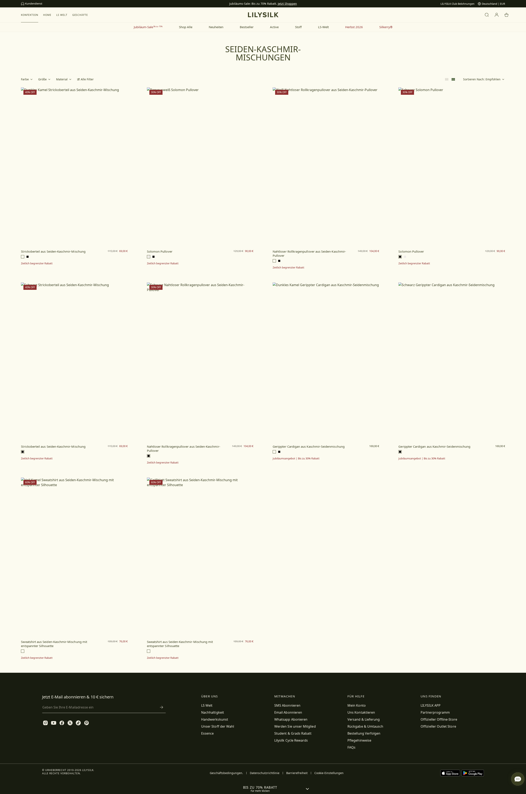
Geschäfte (80, 15)
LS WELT (61, 15)
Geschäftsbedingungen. (226, 773)
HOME (47, 15)
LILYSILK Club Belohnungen (457, 4)
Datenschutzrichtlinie (264, 773)
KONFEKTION (29, 15)
